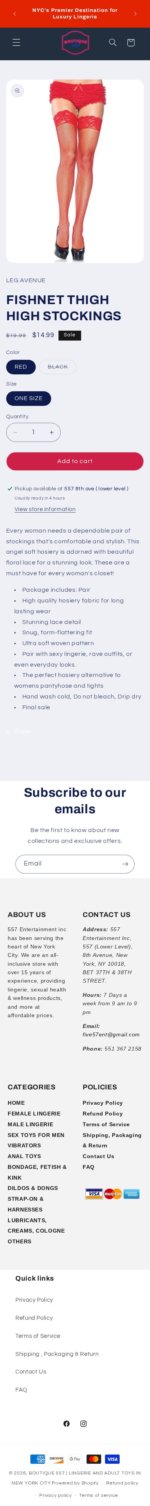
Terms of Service (106, 1124)
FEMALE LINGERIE (34, 1113)
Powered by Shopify (75, 1483)
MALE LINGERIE (30, 1124)
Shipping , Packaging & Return (56, 1354)
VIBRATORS (24, 1145)
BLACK (62, 369)
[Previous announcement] (14, 13)
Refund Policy (103, 1113)
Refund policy (122, 1483)
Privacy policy (55, 1495)
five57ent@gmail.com (111, 1034)
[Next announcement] (135, 13)
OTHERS (20, 1241)
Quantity (17, 416)
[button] (16, 42)
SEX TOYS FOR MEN (36, 1135)
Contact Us (98, 1156)
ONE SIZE (29, 398)
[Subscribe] (125, 864)
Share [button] (22, 732)
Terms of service (98, 1495)
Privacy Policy (103, 1103)
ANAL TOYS (24, 1156)
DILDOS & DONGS (33, 1188)
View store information (45, 509)
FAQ (89, 1167)
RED (21, 367)
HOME (16, 1103)
